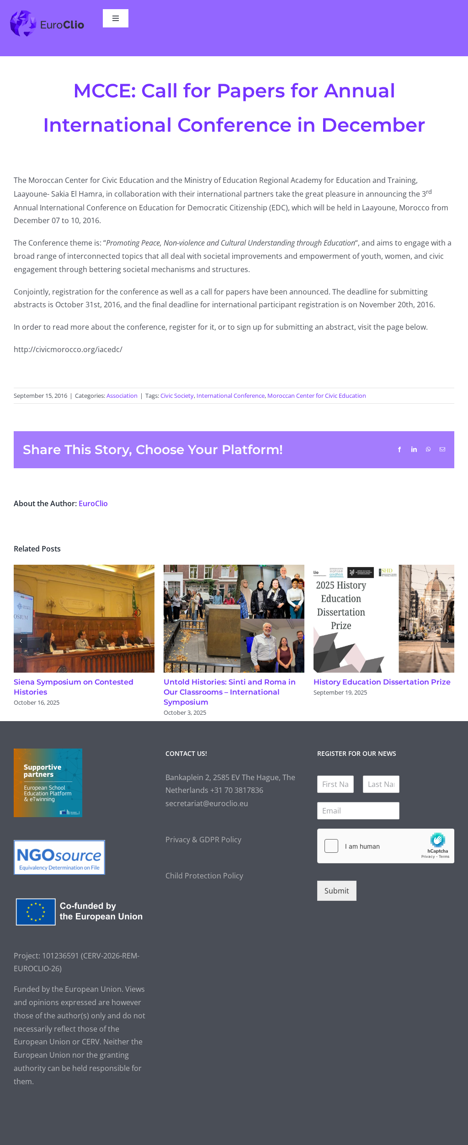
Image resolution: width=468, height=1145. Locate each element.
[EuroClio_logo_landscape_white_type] (47, 13)
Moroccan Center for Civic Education (316, 395)
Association (122, 395)
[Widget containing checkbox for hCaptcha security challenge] (385, 845)
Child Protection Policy (204, 875)
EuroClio (93, 503)
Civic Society (177, 395)
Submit (336, 891)
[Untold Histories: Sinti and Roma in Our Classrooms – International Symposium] (225, 570)
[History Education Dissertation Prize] (375, 570)
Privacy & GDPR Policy (203, 840)
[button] (20, 640)
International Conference (231, 395)
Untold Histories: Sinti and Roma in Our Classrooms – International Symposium (221, 692)
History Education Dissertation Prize (373, 682)
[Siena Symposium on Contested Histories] (75, 570)
